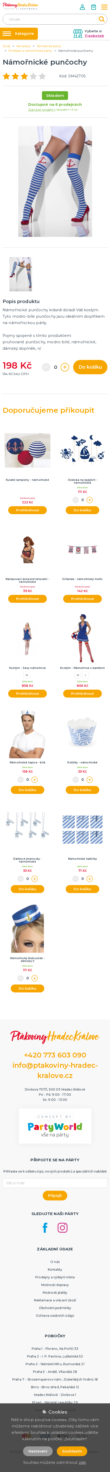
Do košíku (90, 367)
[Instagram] (63, 1228)
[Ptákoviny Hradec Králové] (20, 6)
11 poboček (94, 36)
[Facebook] (45, 1228)
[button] (83, 7)
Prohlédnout (27, 510)
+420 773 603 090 (55, 1055)
